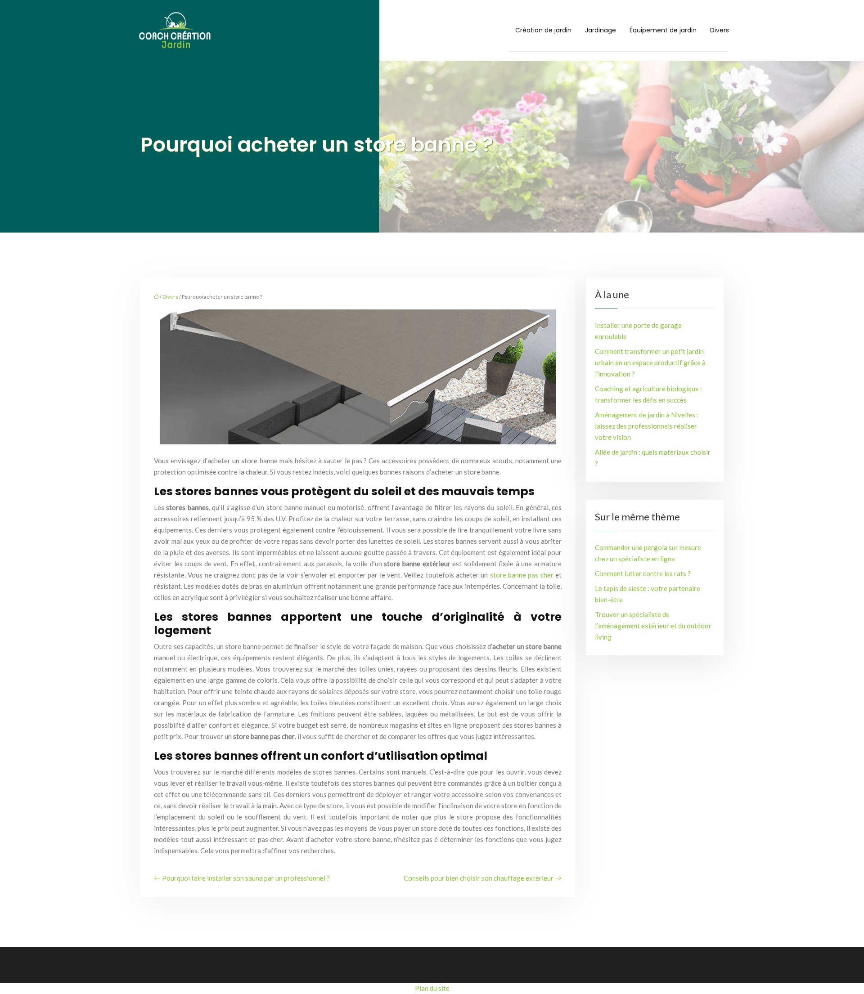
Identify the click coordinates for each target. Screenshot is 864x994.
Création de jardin (543, 30)
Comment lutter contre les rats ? (643, 573)
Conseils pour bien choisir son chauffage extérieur (479, 878)
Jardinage (600, 30)
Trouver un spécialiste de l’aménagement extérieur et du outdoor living (653, 625)
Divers (719, 30)
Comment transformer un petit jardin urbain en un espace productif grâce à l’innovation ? (650, 362)
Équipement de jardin (663, 30)
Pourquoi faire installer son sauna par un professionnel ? (246, 878)
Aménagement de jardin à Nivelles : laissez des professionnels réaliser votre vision (646, 426)
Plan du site (432, 988)
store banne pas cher (522, 575)
